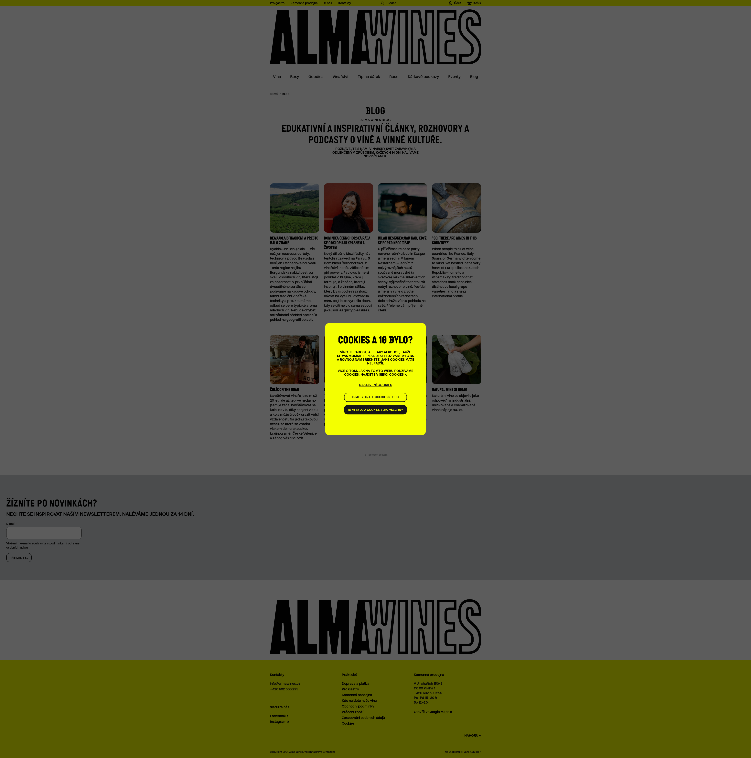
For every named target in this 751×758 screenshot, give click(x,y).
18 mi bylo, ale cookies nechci (376, 397)
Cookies (396, 374)
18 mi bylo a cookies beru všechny (375, 410)
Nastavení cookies (375, 385)
